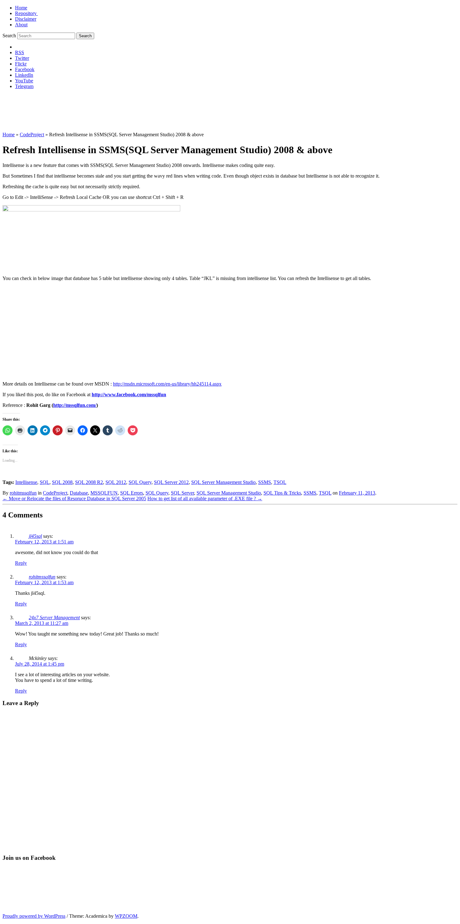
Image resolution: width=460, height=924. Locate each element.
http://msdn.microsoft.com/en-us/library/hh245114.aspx (167, 384)
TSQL (279, 482)
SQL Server (182, 493)
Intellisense (26, 482)
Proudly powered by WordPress (34, 916)
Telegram (24, 86)
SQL (44, 482)
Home (21, 7)
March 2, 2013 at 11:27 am (41, 623)
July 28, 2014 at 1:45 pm (39, 664)
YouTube (24, 80)
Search (9, 35)
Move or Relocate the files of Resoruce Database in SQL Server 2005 (74, 498)
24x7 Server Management (54, 617)
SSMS (264, 482)
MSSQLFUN (104, 493)
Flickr (21, 63)
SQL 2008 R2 (89, 482)
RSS (19, 52)
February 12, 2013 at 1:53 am (44, 582)
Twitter (22, 58)
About (21, 24)
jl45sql (35, 536)
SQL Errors (131, 493)
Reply (21, 563)
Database (79, 493)
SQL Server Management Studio (223, 482)
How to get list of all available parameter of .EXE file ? (204, 498)
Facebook (24, 69)
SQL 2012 (115, 482)
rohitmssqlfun (23, 493)
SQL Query (140, 482)
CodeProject (32, 134)
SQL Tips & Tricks (282, 493)
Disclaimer (25, 19)
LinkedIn (24, 75)
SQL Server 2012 (171, 482)
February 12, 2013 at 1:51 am (44, 541)
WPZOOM (126, 916)
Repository (26, 13)
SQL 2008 (62, 482)
